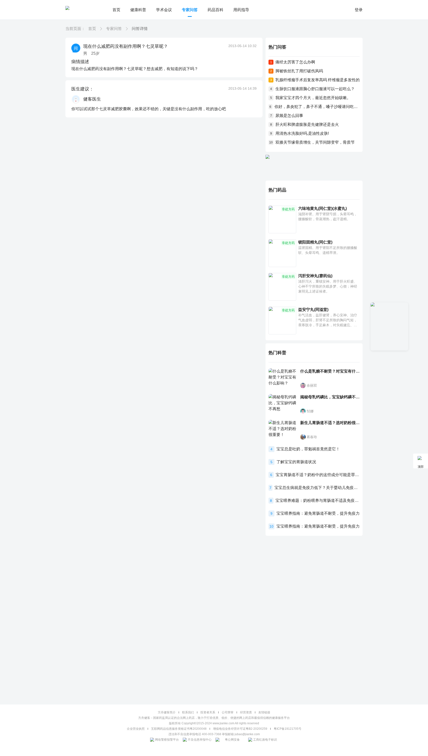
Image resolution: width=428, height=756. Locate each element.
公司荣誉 (228, 712)
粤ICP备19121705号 (287, 728)
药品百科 (215, 10)
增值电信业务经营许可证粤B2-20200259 (240, 728)
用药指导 (241, 10)
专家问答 (190, 10)
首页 (116, 10)
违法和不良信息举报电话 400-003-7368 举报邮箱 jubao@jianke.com (214, 734)
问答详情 (140, 29)
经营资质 (246, 712)
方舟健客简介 (167, 712)
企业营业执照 (136, 728)
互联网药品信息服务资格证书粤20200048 (179, 728)
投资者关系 (207, 712)
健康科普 (138, 10)
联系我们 (188, 712)
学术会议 (164, 10)
